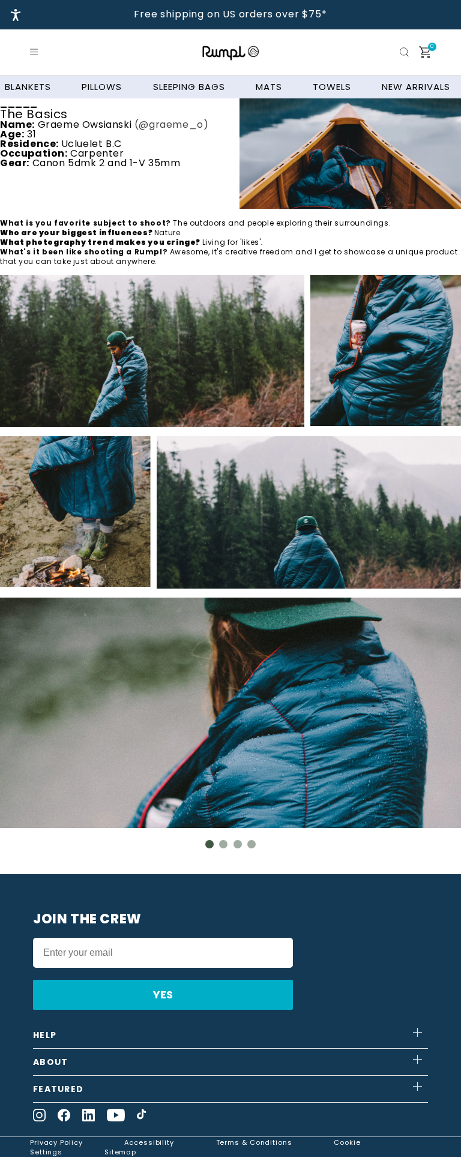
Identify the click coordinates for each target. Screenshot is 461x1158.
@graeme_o (171, 124)
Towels (332, 86)
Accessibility (149, 1142)
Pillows (102, 86)
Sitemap (120, 1152)
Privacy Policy (56, 1142)
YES (163, 994)
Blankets (28, 86)
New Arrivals (416, 86)
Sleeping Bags (189, 86)
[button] (36, 52)
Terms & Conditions (254, 1142)
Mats (269, 86)
